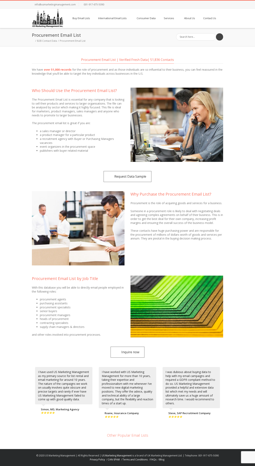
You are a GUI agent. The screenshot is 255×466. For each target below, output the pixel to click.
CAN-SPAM (114, 459)
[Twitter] (203, 5)
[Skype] (219, 5)
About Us (189, 18)
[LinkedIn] (211, 5)
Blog (161, 459)
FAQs (153, 459)
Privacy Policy (97, 459)
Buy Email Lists (81, 18)
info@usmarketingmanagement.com (55, 4)
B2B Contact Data (47, 41)
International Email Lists (112, 18)
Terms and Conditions (135, 459)
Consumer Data (146, 18)
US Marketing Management (117, 455)
